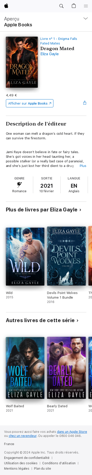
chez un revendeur (23, 436)
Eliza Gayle (49, 54)
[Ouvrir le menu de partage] (84, 103)
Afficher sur (28, 103)
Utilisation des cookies (21, 463)
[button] (61, 6)
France (9, 444)
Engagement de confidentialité (27, 458)
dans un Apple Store (72, 432)
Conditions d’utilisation (59, 463)
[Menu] (86, 6)
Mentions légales (16, 468)
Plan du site (42, 468)
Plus (83, 166)
